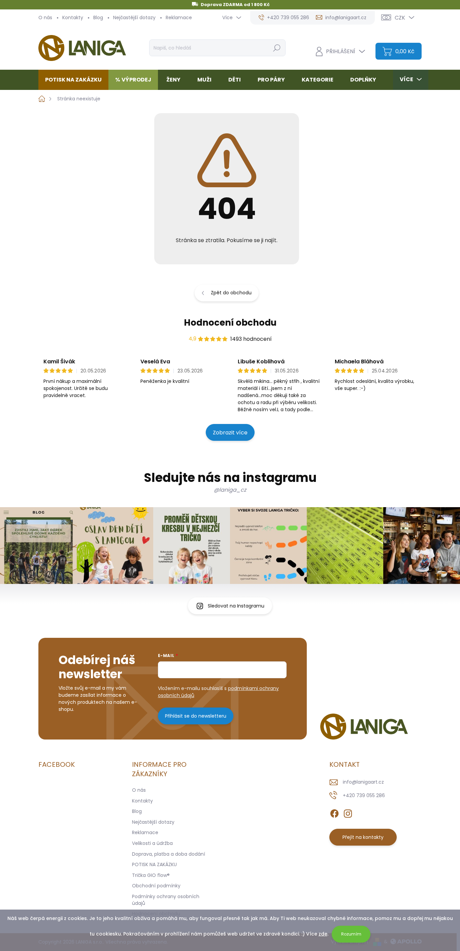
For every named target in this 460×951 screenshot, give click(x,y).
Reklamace (179, 17)
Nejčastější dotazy (134, 17)
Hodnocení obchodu (230, 323)
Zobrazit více (230, 432)
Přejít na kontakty (363, 837)
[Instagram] (348, 812)
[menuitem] (75, 80)
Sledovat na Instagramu (236, 605)
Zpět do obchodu (231, 292)
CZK (400, 18)
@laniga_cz (230, 490)
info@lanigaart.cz (363, 782)
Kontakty (72, 17)
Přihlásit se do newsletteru (195, 716)
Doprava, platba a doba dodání (168, 854)
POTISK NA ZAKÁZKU (154, 864)
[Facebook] (334, 812)
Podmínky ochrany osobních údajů (165, 900)
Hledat (276, 47)
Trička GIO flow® (151, 875)
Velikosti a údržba (152, 843)
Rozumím (351, 934)
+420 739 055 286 (364, 795)
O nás (45, 17)
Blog (98, 17)
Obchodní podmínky (156, 885)
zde (323, 933)
